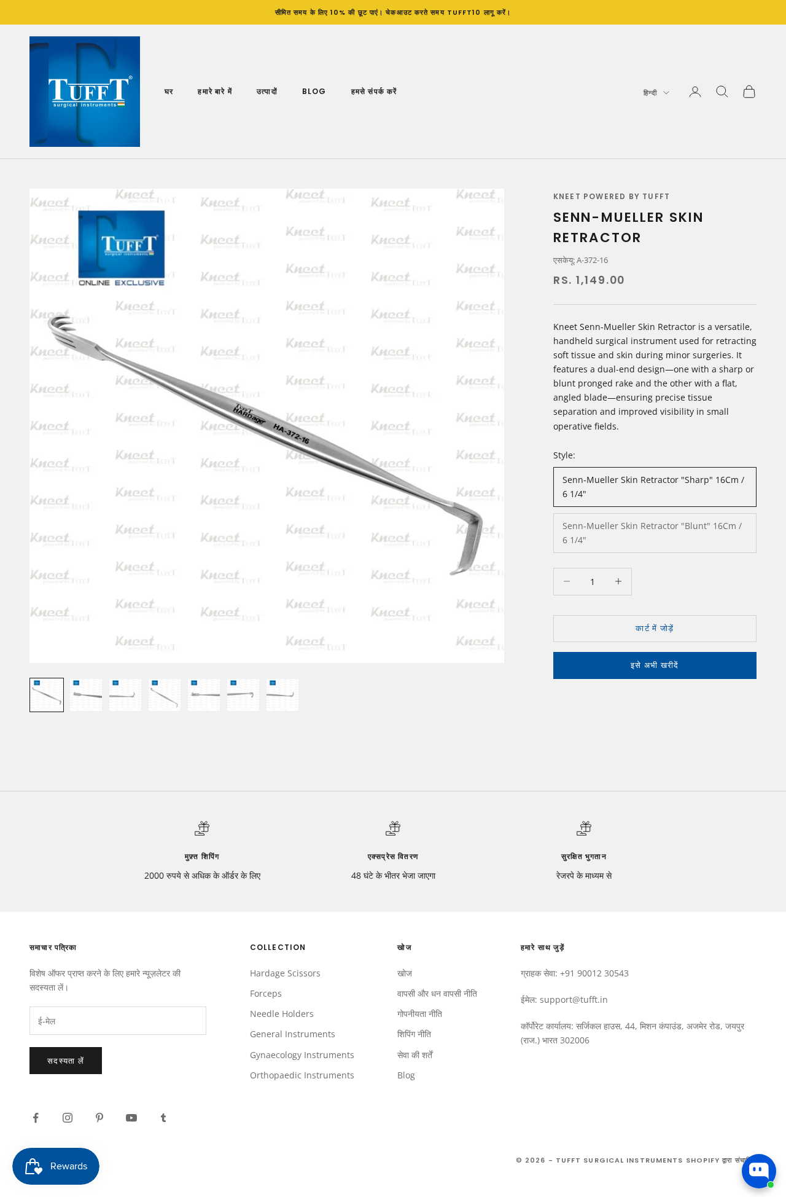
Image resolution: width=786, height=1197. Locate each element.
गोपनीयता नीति (419, 1013)
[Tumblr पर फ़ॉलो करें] (163, 1118)
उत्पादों (267, 91)
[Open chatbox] (759, 1171)
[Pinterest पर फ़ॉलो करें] (99, 1118)
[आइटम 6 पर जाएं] (243, 695)
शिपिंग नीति (414, 1034)
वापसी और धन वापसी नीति (437, 993)
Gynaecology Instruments (302, 1055)
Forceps (266, 993)
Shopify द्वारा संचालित (721, 1160)
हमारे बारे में (215, 91)
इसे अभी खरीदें (655, 664)
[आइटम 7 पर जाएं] (282, 695)
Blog (314, 91)
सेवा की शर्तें (414, 1055)
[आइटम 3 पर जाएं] (125, 695)
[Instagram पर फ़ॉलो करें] (67, 1118)
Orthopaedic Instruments (302, 1075)
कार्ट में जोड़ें (655, 628)
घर (169, 91)
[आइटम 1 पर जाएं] (46, 695)
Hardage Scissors (285, 973)
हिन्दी (650, 93)
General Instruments (292, 1034)
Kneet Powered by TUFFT (611, 196)
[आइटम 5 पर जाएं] (204, 695)
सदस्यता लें (65, 1060)
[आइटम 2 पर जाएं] (86, 695)
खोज (404, 973)
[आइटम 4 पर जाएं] (164, 695)
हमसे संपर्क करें (374, 91)
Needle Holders (282, 1013)
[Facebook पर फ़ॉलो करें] (35, 1118)
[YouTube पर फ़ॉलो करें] (131, 1118)
